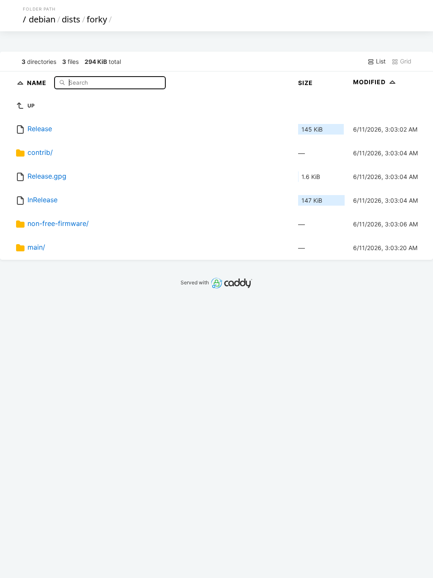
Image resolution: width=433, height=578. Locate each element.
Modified (370, 81)
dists (71, 19)
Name (37, 82)
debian (42, 19)
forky (97, 19)
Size (305, 82)
